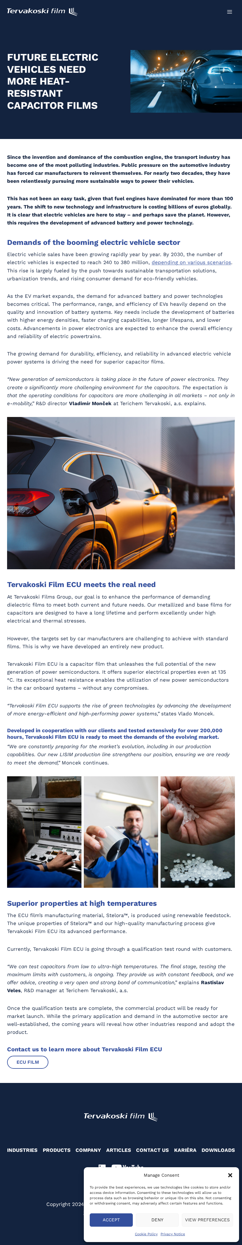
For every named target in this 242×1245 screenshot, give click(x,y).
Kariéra (185, 1150)
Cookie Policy (146, 1234)
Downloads (218, 1150)
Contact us (152, 1150)
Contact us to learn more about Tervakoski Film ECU (84, 1049)
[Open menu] (229, 11)
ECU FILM (28, 1062)
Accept (111, 1220)
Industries (22, 1150)
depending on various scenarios (191, 262)
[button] (230, 1175)
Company (88, 1150)
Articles (118, 1150)
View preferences (207, 1220)
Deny (157, 1220)
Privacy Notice (173, 1234)
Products (57, 1150)
